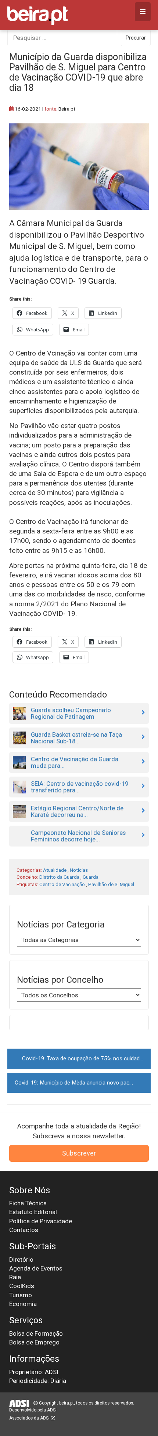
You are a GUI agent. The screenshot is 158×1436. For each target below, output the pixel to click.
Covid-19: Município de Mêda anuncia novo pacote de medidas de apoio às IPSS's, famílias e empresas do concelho (83, 1082)
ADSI (52, 1410)
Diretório (21, 1259)
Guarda (90, 877)
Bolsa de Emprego (34, 1342)
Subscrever (79, 1153)
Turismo (20, 1295)
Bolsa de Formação (36, 1333)
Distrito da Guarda (59, 877)
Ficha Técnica (28, 1203)
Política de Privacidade (40, 1221)
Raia (15, 1277)
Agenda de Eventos (35, 1268)
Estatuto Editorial (33, 1212)
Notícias (79, 870)
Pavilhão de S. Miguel (111, 884)
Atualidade (55, 870)
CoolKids (21, 1286)
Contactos (23, 1230)
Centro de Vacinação (62, 884)
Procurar (136, 38)
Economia (23, 1303)
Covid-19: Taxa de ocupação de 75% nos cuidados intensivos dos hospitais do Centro (86, 1058)
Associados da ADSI (30, 1418)
